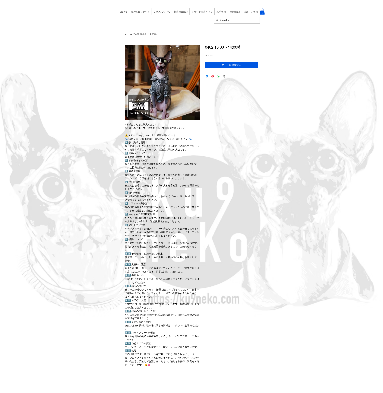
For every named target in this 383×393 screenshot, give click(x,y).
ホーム (128, 34)
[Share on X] (224, 76)
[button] (262, 12)
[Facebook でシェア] (207, 76)
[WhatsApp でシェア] (218, 76)
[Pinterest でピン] (212, 76)
